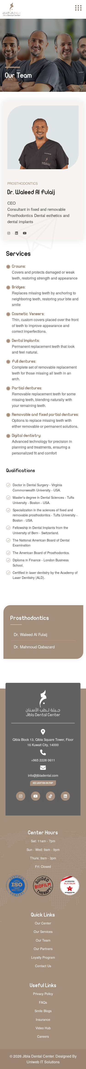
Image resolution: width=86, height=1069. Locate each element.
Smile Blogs (43, 1010)
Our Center (43, 923)
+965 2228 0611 (43, 760)
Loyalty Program (43, 957)
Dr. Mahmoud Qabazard (34, 646)
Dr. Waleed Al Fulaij (30, 634)
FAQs (43, 1002)
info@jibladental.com (43, 775)
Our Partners (43, 948)
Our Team (43, 940)
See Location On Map (43, 783)
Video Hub (43, 1028)
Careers (43, 1036)
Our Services (43, 931)
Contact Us (43, 965)
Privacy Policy (43, 993)
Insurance (43, 1019)
